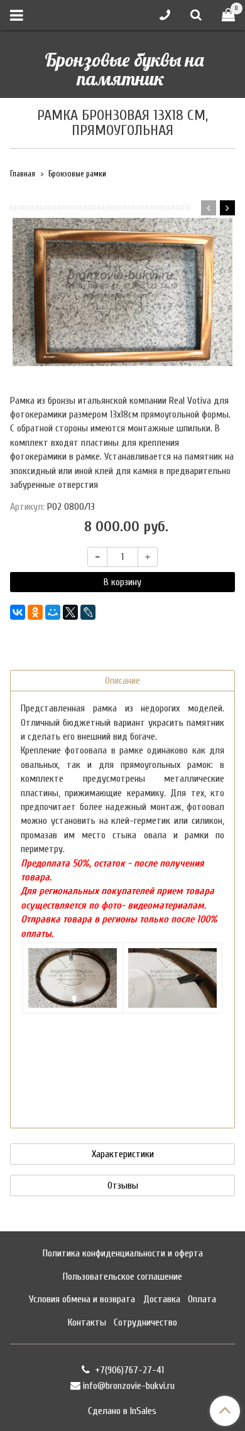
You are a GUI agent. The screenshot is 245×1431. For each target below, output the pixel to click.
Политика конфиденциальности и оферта (123, 1253)
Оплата (202, 1299)
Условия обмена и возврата (82, 1299)
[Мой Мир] (52, 612)
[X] (70, 612)
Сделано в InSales (122, 1411)
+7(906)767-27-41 (128, 1370)
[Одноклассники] (35, 612)
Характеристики (123, 1154)
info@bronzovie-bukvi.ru (129, 1385)
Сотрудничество (145, 1322)
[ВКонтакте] (17, 612)
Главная (22, 174)
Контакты (87, 1322)
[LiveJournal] (87, 612)
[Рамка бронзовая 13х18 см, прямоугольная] (122, 292)
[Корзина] (228, 15)
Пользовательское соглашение (122, 1276)
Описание (122, 680)
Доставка (161, 1299)
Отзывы (122, 1185)
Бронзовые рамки (77, 174)
